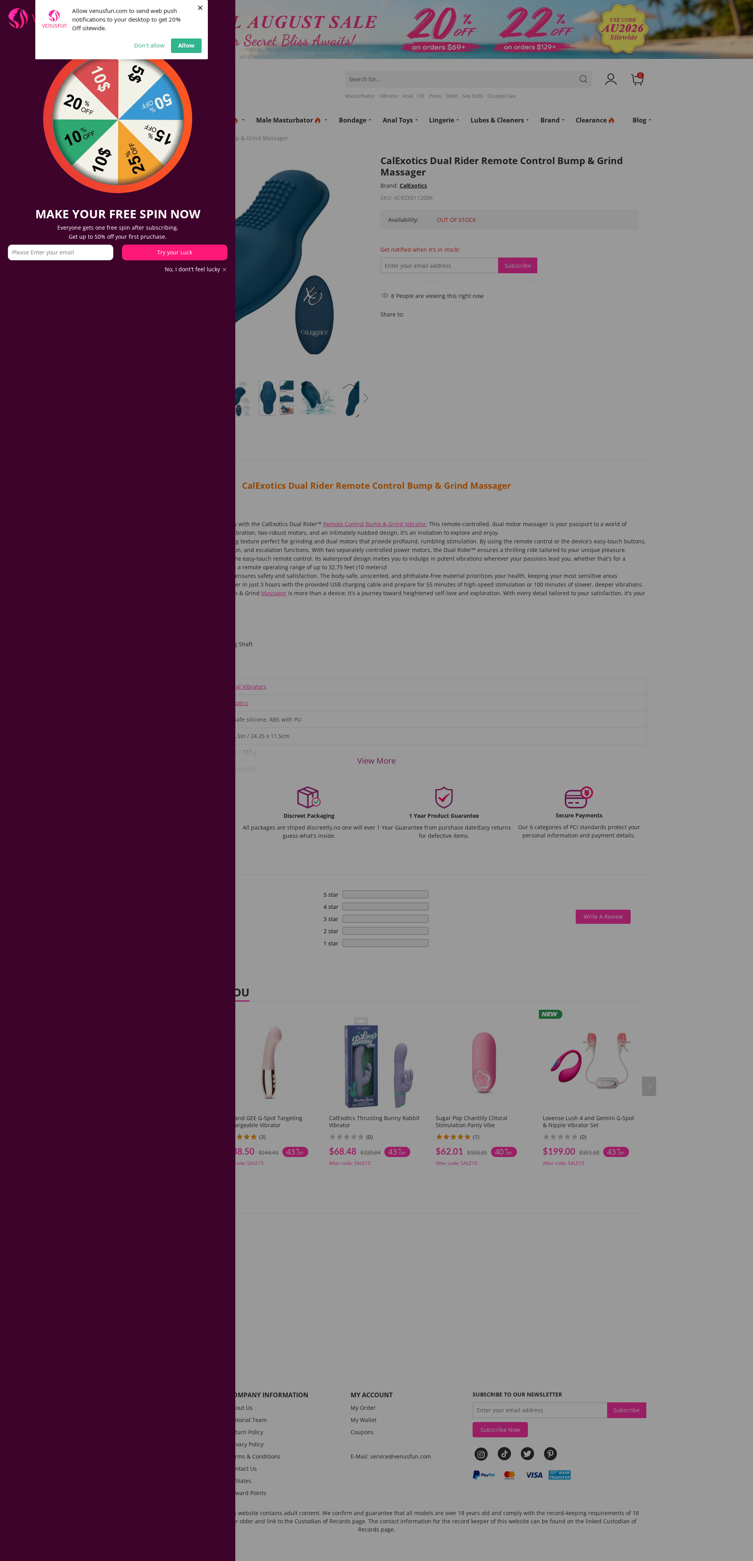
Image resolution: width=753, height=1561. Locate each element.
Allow (186, 45)
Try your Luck (174, 252)
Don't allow (149, 45)
